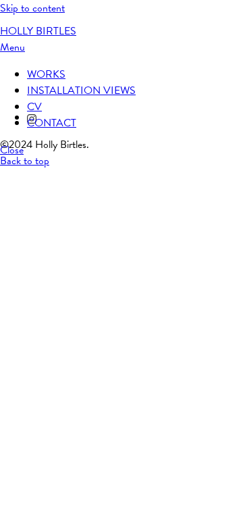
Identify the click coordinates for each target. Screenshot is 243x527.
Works (46, 74)
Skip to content (32, 8)
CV (34, 107)
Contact (51, 123)
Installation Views (81, 90)
